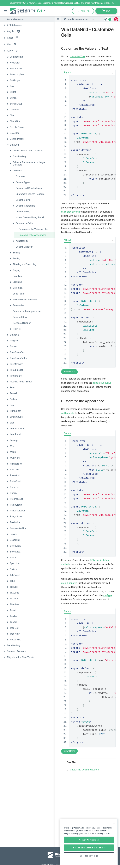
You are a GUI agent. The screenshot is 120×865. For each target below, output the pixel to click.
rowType (107, 595)
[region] (89, 842)
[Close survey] (113, 3)
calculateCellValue (70, 211)
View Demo (69, 371)
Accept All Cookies (89, 839)
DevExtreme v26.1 (18, 3)
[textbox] (29, 19)
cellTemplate (67, 413)
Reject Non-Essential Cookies (88, 847)
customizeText (77, 56)
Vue (39, 10)
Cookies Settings (89, 855)
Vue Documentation (78, 19)
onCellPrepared (69, 583)
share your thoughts (94, 3)
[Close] (114, 823)
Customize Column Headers (84, 769)
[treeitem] (29, 25)
